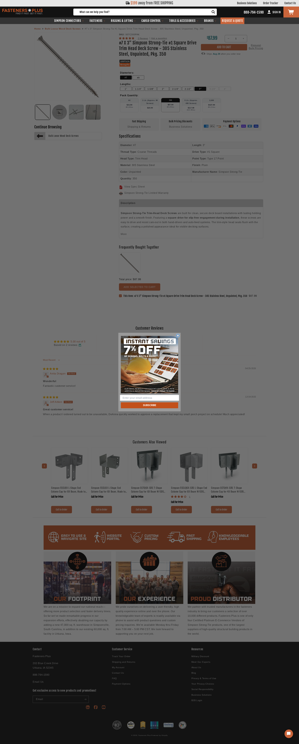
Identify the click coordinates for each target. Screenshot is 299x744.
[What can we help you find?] (213, 12)
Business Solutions (247, 3)
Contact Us (290, 3)
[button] (69, 20)
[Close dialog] (177, 335)
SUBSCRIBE (149, 405)
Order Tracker (270, 3)
